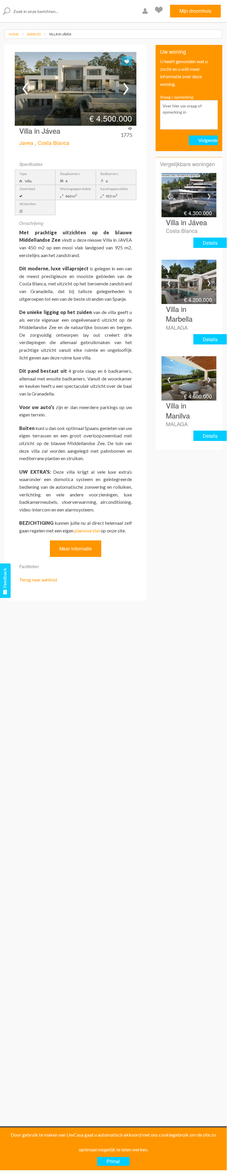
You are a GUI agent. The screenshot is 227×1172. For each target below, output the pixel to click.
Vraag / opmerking (176, 96)
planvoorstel (87, 530)
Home (14, 34)
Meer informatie (75, 548)
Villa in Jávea (60, 34)
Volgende (208, 140)
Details (210, 242)
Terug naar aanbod (38, 579)
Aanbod (34, 34)
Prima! (113, 1161)
